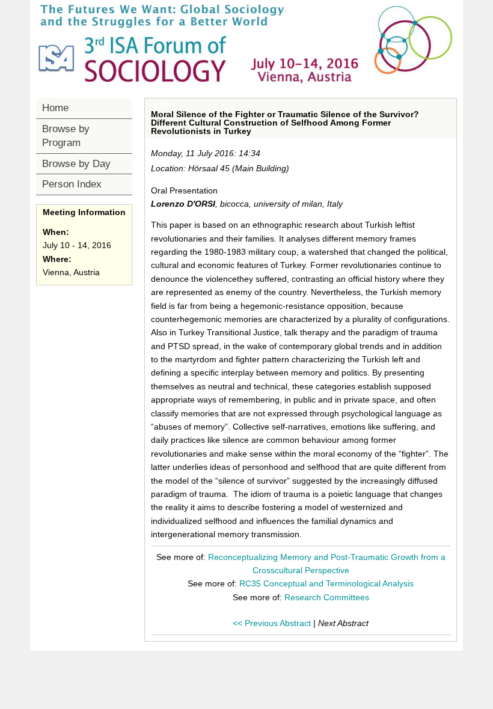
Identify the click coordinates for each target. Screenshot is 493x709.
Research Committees (326, 597)
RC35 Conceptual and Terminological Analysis (326, 583)
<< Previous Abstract (272, 623)
